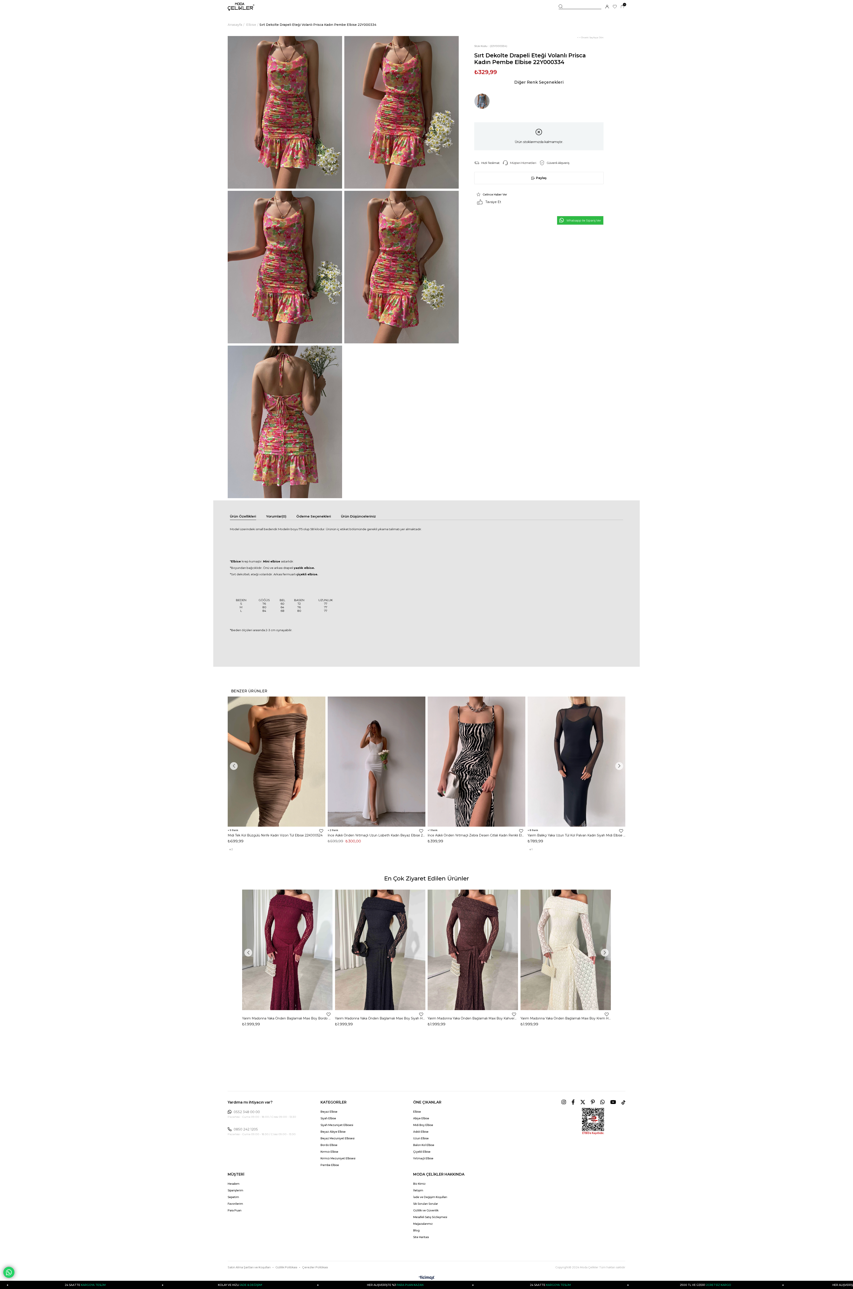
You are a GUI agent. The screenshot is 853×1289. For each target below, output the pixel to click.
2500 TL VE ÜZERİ (480, 1285)
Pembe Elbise (330, 1165)
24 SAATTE (325, 1285)
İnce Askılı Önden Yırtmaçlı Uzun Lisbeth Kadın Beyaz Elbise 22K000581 (376, 835)
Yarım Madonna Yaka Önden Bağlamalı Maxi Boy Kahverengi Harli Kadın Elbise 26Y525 (473, 1018)
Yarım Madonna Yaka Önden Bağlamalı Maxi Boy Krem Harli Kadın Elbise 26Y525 (565, 1018)
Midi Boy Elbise (423, 1125)
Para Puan (234, 1210)
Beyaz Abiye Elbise (333, 1131)
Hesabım (233, 1183)
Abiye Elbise (421, 1118)
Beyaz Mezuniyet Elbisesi (338, 1138)
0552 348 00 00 (247, 1112)
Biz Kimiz (419, 1183)
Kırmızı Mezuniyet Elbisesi (338, 1158)
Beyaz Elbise (329, 1111)
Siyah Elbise (328, 1118)
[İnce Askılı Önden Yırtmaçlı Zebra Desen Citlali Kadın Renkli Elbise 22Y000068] (476, 762)
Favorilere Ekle (321, 831)
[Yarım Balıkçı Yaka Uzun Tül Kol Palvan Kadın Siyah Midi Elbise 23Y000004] (576, 762)
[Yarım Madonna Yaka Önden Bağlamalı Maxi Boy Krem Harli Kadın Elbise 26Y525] (565, 950)
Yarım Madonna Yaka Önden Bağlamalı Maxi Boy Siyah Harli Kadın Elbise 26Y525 (380, 1018)
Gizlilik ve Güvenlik (425, 1210)
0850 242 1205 (246, 1129)
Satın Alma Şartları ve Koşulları (249, 1267)
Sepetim (233, 1197)
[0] (622, 6)
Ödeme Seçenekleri (313, 516)
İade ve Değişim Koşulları (430, 1197)
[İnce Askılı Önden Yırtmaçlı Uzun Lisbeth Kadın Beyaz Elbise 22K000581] (376, 762)
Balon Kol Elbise (423, 1145)
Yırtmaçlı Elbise (423, 1158)
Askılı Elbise (420, 1131)
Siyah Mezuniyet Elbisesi (337, 1125)
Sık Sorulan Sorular (425, 1203)
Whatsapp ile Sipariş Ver (583, 220)
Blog (416, 1230)
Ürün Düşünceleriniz (358, 516)
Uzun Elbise (421, 1138)
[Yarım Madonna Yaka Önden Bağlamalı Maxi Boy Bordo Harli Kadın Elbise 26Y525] (287, 950)
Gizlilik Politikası (286, 1267)
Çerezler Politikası (315, 1267)
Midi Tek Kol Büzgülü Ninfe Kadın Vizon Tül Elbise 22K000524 (275, 835)
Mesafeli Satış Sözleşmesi (430, 1217)
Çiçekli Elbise (421, 1151)
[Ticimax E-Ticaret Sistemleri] (426, 1278)
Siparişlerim (235, 1190)
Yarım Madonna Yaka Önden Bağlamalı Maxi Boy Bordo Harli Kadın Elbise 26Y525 (287, 1018)
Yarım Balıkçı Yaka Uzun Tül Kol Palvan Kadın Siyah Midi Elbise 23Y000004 (576, 835)
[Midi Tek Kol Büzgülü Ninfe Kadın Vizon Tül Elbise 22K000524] (276, 762)
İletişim (418, 1190)
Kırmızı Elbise (329, 1151)
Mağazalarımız (423, 1223)
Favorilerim (235, 1203)
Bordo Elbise (329, 1145)
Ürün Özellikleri (243, 516)
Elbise (417, 1111)
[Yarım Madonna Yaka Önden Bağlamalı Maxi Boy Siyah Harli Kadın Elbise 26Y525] (380, 950)
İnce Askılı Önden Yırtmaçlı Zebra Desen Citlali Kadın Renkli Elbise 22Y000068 (476, 835)
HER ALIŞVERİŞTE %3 (170, 1285)
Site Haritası (421, 1237)
